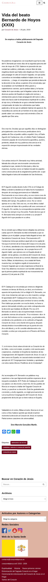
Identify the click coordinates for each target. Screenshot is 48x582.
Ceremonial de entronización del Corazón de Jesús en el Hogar (23, 575)
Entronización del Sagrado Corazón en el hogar (20, 571)
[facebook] (4, 532)
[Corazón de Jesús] (9, 3)
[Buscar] (43, 484)
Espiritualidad (7, 568)
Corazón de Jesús (11, 30)
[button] (44, 3)
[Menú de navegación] (39, 3)
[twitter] (9, 532)
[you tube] (14, 532)
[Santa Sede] (15, 556)
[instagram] (20, 532)
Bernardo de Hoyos (19, 442)
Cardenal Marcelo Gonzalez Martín (16, 447)
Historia (17, 568)
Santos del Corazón (9, 580)
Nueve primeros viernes (31, 568)
